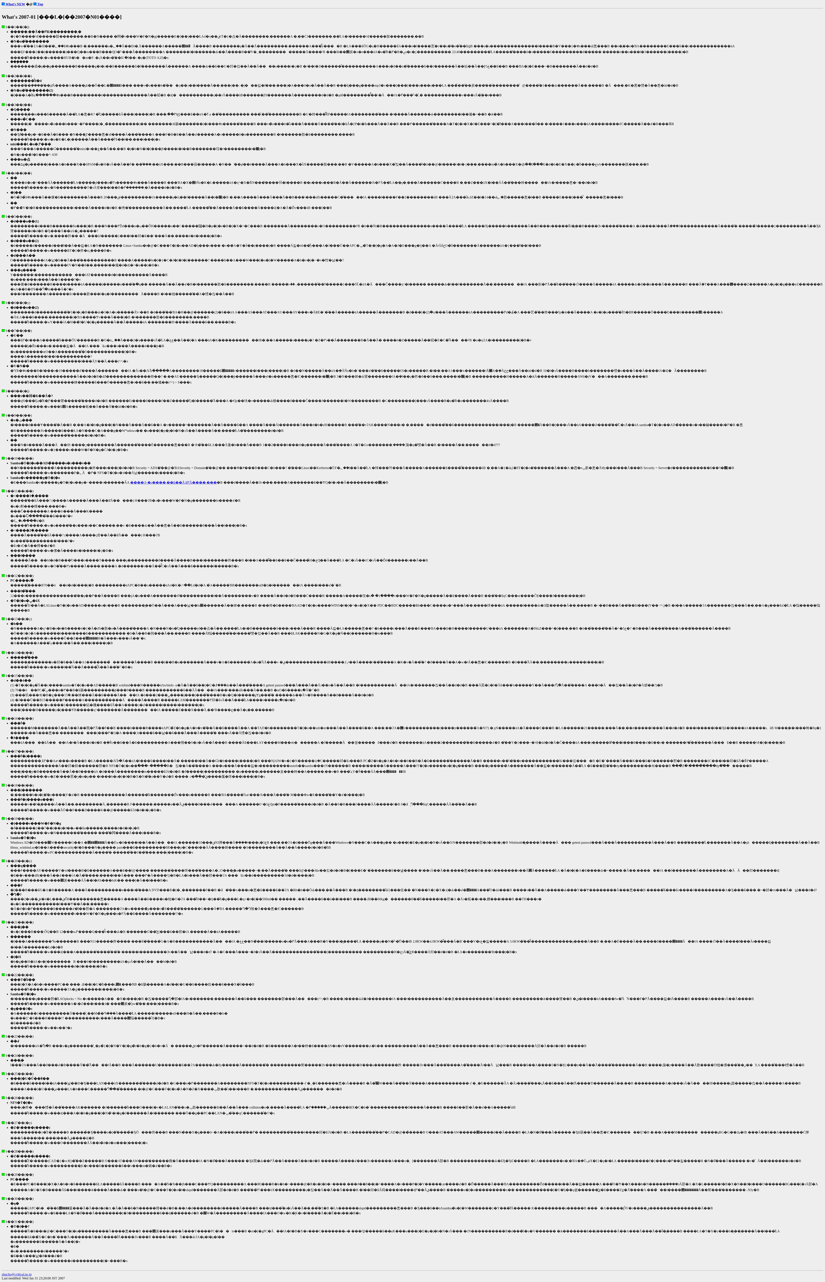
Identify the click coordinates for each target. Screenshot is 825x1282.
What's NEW (15, 4)
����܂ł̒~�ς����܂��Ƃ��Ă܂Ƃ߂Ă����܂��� (173, 482)
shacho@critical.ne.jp (17, 1274)
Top (40, 4)
